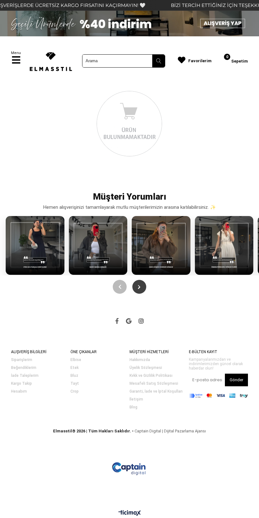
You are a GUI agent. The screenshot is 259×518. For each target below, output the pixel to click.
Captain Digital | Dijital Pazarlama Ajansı (170, 431)
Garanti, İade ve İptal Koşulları (156, 391)
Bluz (74, 376)
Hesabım (19, 391)
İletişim (136, 399)
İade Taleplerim (25, 376)
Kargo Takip (21, 384)
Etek (74, 368)
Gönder (236, 379)
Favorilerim (200, 60)
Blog (133, 407)
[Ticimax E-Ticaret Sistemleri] (129, 513)
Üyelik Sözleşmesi (146, 368)
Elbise (75, 360)
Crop (74, 391)
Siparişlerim (21, 360)
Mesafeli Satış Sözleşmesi (154, 384)
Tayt (74, 384)
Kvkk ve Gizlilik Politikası (151, 376)
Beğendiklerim (23, 368)
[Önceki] (120, 287)
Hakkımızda (140, 360)
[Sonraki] (139, 287)
